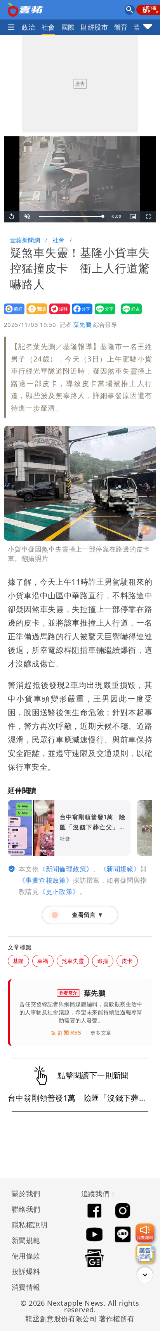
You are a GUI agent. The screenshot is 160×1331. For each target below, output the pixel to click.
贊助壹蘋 (34, 314)
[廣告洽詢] (145, 1253)
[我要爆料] (145, 1232)
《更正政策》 (59, 891)
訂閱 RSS (69, 1033)
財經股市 (94, 27)
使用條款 (26, 1255)
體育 (121, 27)
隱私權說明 (27, 1224)
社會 (48, 27)
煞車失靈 (73, 960)
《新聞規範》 (120, 868)
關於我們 (26, 1193)
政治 (28, 27)
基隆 (18, 960)
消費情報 (26, 1287)
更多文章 (100, 1033)
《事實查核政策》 (46, 880)
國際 (68, 27)
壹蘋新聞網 (25, 240)
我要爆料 (57, 314)
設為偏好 (12, 314)
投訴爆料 (26, 1271)
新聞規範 (26, 1240)
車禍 (43, 960)
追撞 (102, 960)
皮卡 (127, 960)
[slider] (71, 216)
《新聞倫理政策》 (66, 868)
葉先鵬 (82, 324)
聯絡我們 (26, 1209)
